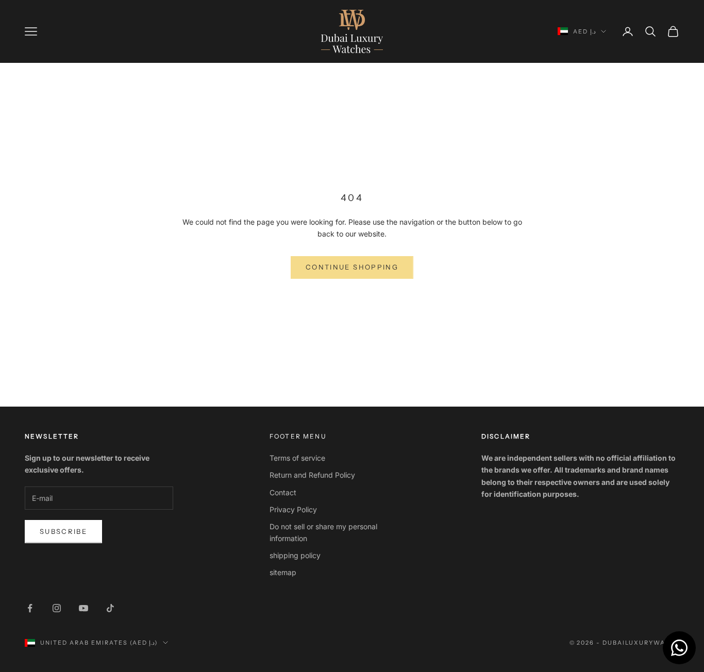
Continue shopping (352, 267)
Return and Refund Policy (312, 475)
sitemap (283, 572)
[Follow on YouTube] (83, 608)
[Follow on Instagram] (57, 608)
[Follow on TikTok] (110, 608)
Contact (283, 492)
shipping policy (295, 555)
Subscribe (63, 531)
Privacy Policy (293, 509)
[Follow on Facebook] (30, 608)
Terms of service (297, 457)
